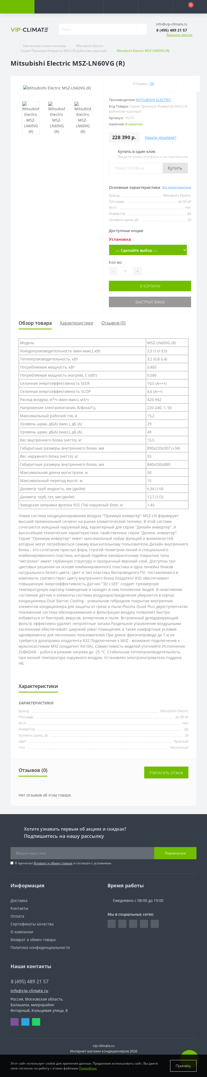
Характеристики (76, 323)
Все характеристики (176, 187)
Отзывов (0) (113, 323)
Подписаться (175, 853)
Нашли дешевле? (160, 137)
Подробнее (88, 1068)
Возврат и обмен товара (53, 863)
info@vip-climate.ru (30, 990)
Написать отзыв (166, 772)
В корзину (150, 286)
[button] (86, 7)
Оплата (17, 916)
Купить (175, 168)
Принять (183, 1065)
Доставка (19, 900)
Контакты (19, 908)
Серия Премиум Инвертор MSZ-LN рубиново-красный (63, 50)
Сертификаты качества (32, 924)
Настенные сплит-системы (44, 46)
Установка (120, 239)
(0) (152, 83)
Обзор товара (35, 323)
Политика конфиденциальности (40, 947)
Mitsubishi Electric (90, 46)
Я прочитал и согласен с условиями (63, 863)
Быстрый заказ (150, 302)
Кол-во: (115, 262)
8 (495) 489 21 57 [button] (30, 981)
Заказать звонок (179, 34)
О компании (22, 931)
